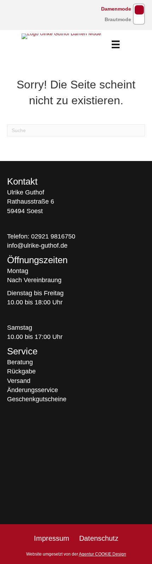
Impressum (51, 538)
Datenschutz (98, 538)
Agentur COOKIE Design (102, 554)
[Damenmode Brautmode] (139, 14)
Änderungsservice (32, 389)
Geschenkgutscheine (36, 399)
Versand (18, 380)
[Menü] (115, 44)
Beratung (20, 362)
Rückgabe (21, 371)
